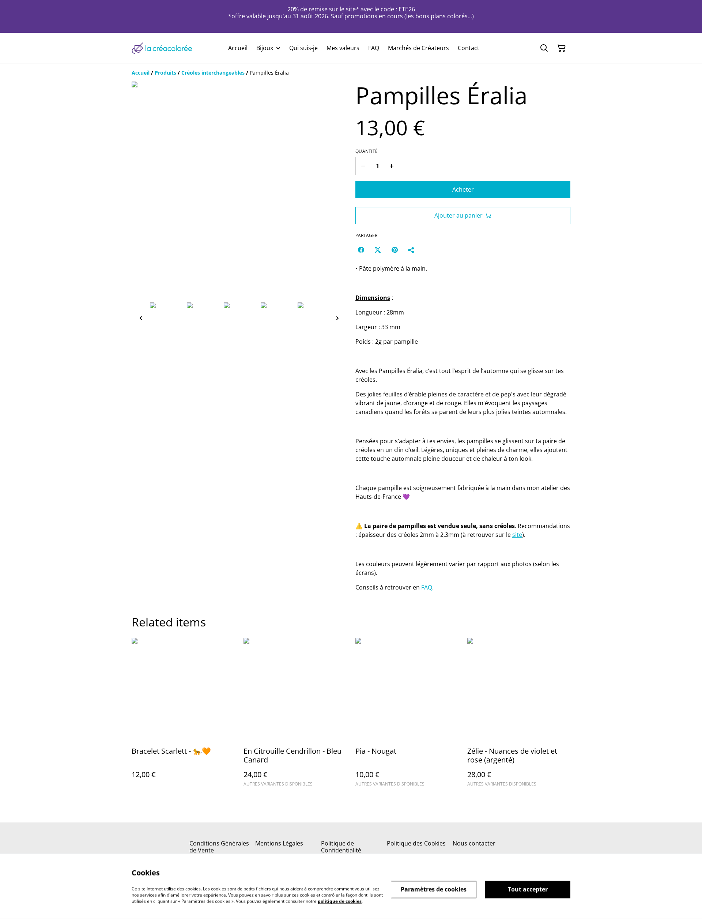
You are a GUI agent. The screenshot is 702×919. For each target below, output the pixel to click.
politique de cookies (340, 901)
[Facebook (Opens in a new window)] (360, 249)
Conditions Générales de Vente (219, 846)
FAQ (426, 587)
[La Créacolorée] (162, 48)
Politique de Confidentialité (341, 846)
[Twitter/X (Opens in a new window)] (377, 249)
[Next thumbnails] (337, 318)
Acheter (463, 189)
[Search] (544, 48)
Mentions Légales (279, 843)
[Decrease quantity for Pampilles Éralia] (362, 166)
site (517, 535)
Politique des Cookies (416, 843)
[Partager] (411, 249)
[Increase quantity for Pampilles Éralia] (391, 166)
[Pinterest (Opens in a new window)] (394, 249)
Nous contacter (474, 843)
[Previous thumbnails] (141, 318)
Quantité (366, 151)
